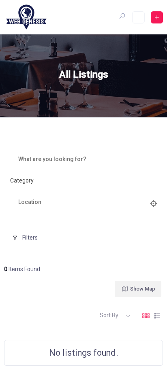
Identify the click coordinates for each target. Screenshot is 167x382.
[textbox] (22, 181)
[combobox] (80, 181)
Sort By (109, 315)
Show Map (142, 289)
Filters (30, 237)
